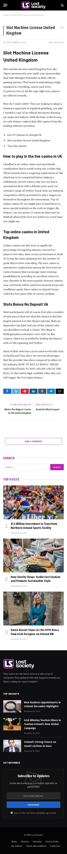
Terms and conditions (36, 845)
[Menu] (5, 5)
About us (25, 841)
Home (6, 15)
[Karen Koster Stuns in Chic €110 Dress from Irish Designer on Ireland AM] (33, 608)
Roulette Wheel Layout (47, 409)
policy (42, 813)
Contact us (55, 845)
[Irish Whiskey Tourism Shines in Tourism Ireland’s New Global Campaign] (12, 724)
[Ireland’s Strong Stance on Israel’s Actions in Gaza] (12, 746)
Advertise (37, 841)
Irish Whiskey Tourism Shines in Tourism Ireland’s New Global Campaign (42, 724)
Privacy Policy (52, 841)
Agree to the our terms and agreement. (34, 813)
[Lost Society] (33, 5)
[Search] (62, 5)
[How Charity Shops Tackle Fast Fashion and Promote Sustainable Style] (33, 555)
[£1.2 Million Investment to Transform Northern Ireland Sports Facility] (33, 502)
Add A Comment (33, 441)
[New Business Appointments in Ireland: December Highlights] (12, 706)
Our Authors (16, 845)
